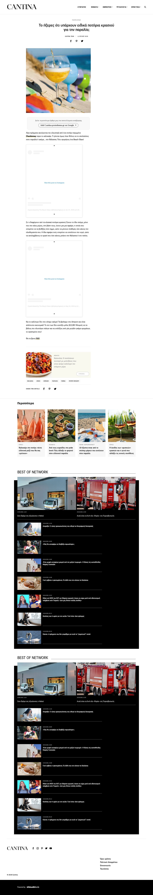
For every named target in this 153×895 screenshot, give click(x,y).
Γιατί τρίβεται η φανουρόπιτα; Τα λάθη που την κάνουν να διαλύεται (65, 580)
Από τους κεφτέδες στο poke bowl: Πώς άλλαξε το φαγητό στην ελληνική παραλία (61, 451)
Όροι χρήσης (105, 859)
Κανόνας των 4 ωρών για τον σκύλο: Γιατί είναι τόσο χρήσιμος (63, 616)
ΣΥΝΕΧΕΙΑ (82, 374)
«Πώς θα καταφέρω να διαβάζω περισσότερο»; (59, 544)
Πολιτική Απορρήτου (108, 862)
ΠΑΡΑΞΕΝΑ (76, 20)
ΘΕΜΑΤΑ (52, 445)
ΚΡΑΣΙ (21, 445)
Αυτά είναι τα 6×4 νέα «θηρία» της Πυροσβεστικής (95, 516)
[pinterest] (76, 41)
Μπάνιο (46, 381)
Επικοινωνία (105, 865)
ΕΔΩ (37, 338)
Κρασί (38, 381)
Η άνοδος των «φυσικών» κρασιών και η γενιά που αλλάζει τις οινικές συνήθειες (121, 451)
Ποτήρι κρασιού (74, 381)
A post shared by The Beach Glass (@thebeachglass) (45, 210)
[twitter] (82, 41)
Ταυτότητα (104, 869)
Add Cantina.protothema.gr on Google (57, 125)
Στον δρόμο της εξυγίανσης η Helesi (30, 516)
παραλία (55, 381)
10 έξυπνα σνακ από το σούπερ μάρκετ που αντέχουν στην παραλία (91, 451)
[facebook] (71, 41)
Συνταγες (82, 7)
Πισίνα (63, 381)
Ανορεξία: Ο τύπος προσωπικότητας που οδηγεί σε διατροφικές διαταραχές (68, 526)
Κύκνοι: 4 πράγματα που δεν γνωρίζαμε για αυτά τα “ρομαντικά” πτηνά (66, 634)
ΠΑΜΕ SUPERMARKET (87, 445)
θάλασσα (30, 381)
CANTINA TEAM (69, 36)
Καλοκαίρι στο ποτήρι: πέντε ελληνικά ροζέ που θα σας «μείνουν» (30, 451)
